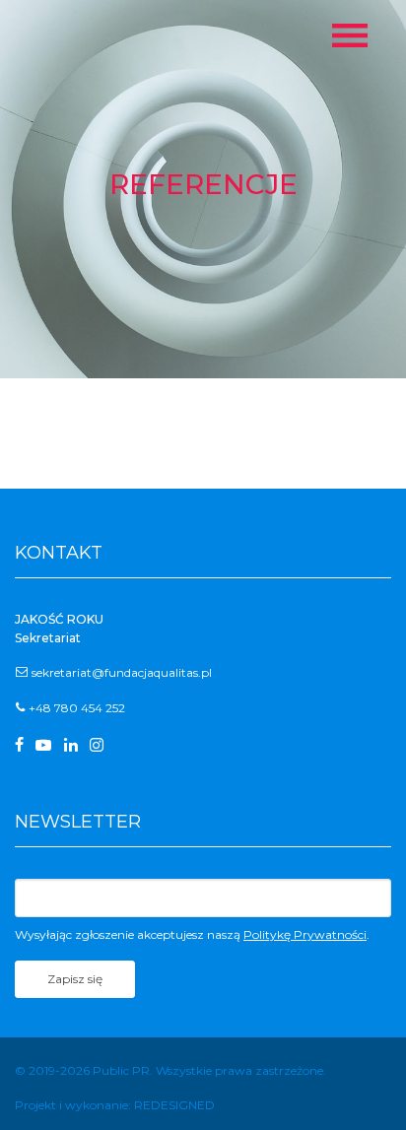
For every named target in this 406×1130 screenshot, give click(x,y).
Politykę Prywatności (305, 934)
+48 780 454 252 (77, 707)
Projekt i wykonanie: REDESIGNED (115, 1104)
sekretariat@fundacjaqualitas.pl (122, 672)
